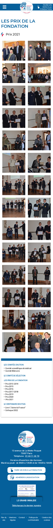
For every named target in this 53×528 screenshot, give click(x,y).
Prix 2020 (9, 397)
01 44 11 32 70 (32, 456)
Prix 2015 (9, 386)
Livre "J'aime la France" (15, 408)
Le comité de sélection (15, 376)
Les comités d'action (14, 365)
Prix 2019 (9, 394)
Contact (22, 517)
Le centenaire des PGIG (15, 404)
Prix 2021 (9, 399)
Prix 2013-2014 (11, 384)
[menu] (16, 7)
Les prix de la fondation (15, 380)
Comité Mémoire (12, 371)
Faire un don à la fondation (46, 7)
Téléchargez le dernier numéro (26, 505)
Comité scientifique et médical (18, 368)
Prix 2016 (9, 389)
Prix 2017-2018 (11, 392)
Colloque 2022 (11, 410)
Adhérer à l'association (27, 477)
